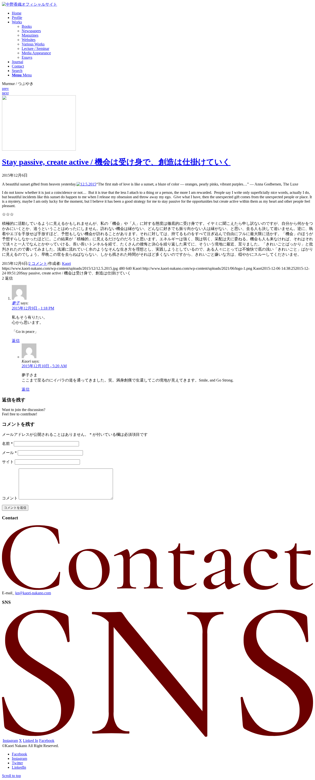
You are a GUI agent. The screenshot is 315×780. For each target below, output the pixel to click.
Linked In (30, 740)
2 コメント (38, 263)
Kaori (66, 263)
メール (9, 453)
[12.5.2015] (39, 149)
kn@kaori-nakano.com (33, 593)
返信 (16, 341)
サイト (8, 462)
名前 (7, 443)
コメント (10, 498)
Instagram (10, 740)
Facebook (46, 740)
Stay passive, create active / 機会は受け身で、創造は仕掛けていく (116, 161)
